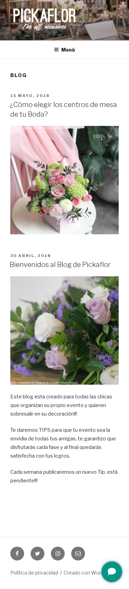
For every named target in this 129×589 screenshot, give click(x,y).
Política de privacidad (34, 573)
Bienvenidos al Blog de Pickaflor (60, 264)
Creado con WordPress (90, 573)
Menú (68, 50)
